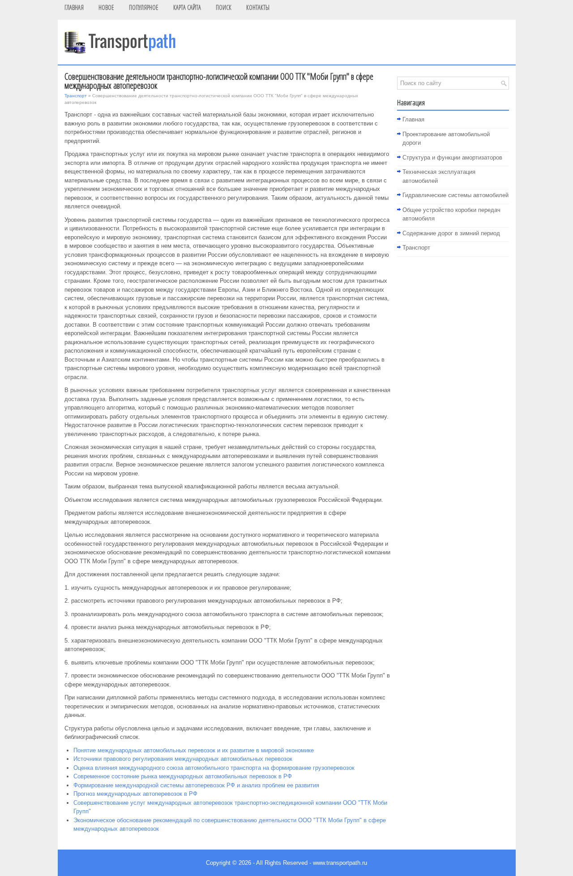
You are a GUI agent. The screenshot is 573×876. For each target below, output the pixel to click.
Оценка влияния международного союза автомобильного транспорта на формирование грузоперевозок (214, 767)
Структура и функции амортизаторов (452, 157)
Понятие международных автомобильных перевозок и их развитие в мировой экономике (193, 750)
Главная (413, 119)
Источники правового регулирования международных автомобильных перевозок (182, 758)
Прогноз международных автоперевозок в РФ (135, 793)
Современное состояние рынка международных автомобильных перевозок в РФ (182, 776)
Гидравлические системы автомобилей (455, 195)
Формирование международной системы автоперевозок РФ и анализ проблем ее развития (196, 785)
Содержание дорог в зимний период (451, 233)
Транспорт (75, 95)
